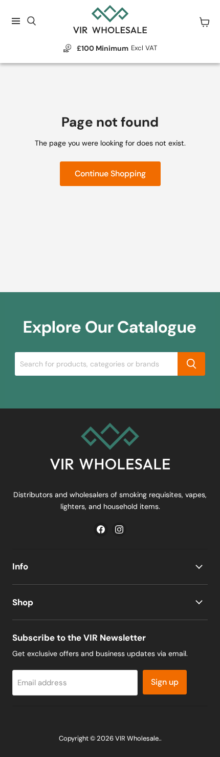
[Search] (191, 364)
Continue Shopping (110, 173)
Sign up (165, 682)
